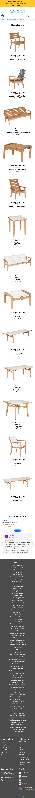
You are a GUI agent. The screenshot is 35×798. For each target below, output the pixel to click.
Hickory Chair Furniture (17, 633)
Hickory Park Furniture (10, 522)
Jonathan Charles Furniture (17, 645)
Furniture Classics (17, 619)
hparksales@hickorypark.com (11, 777)
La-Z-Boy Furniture (17, 652)
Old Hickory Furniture (17, 680)
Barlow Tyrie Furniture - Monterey (15, 19)
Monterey (17, 56)
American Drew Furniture (17, 567)
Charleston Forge (17, 593)
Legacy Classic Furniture (17, 657)
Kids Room (4, 752)
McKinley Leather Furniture (17, 671)
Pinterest (25, 783)
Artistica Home (17, 574)
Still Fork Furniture (17, 704)
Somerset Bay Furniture (17, 697)
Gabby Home (18, 621)
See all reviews (17, 530)
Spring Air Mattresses (17, 701)
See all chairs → (16, 5)
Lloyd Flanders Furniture (17, 661)
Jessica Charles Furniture (17, 640)
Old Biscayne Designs (17, 678)
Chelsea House (17, 595)
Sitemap (21, 764)
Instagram (25, 776)
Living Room (5, 745)
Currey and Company (17, 602)
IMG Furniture (17, 638)
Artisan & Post (17, 572)
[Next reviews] (32, 543)
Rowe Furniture (17, 692)
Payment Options (24, 759)
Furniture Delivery (24, 754)
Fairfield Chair (17, 612)
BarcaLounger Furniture (17, 577)
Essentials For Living (17, 610)
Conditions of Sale (24, 762)
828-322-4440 (7, 780)
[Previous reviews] (2, 543)
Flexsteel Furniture (17, 614)
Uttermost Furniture (17, 718)
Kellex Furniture (17, 647)
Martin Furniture (17, 668)
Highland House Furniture (17, 635)
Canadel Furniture (17, 586)
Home (2, 19)
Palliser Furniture (17, 682)
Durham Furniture (17, 605)
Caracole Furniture (17, 588)
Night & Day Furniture (17, 675)
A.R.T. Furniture (17, 563)
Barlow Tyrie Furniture (17, 55)
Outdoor (4, 755)
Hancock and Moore (17, 628)
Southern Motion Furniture (17, 699)
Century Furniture (17, 591)
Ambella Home (17, 565)
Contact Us (22, 752)
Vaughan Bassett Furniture (17, 720)
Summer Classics (17, 708)
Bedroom (4, 742)
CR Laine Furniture (17, 600)
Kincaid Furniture (17, 650)
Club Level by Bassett (17, 598)
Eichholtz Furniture (17, 607)
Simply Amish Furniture (17, 694)
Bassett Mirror (17, 584)
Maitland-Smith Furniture (17, 666)
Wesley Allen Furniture (17, 722)
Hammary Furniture (17, 626)
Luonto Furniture (17, 664)
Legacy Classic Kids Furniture (17, 659)
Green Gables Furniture (17, 624)
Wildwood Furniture (17, 729)
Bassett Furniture (17, 581)
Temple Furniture (17, 711)
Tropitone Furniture (17, 713)
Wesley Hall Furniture (17, 725)
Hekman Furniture (17, 631)
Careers (21, 749)
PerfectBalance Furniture (17, 687)
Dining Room (5, 747)
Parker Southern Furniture (17, 685)
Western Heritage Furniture (17, 727)
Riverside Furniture (17, 690)
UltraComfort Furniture (17, 715)
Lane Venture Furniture (17, 654)
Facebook (25, 773)
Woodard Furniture (17, 732)
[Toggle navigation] (2, 15)
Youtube (24, 780)
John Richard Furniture (17, 642)
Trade (20, 747)
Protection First (23, 757)
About (20, 744)
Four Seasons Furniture (17, 617)
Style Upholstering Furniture (17, 706)
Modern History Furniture (17, 673)
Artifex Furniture (17, 570)
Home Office (5, 750)
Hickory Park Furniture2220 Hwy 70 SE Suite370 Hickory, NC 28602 (9, 774)
